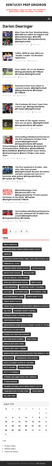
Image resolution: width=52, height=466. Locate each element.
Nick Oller (8, 358)
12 (19, 421)
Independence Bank (12, 320)
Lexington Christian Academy (17, 334)
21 (33, 426)
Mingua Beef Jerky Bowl (14, 344)
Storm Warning (10, 382)
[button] (48, 18)
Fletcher (7, 292)
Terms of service (11, 451)
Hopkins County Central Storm (17, 315)
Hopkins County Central (25, 311)
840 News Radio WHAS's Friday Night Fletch (22, 249)
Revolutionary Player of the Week (19, 363)
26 (19, 430)
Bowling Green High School (16, 282)
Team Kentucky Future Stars (16, 391)
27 (26, 430)
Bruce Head (36, 282)
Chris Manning (10, 287)
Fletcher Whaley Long (13, 296)
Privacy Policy (10, 446)
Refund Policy (10, 448)
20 (26, 426)
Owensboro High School (27, 358)
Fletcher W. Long (38, 292)
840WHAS (7, 254)
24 (6, 430)
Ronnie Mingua (25, 367)
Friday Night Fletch (12, 301)
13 (26, 421)
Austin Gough (38, 268)
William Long (9, 396)
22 (39, 426)
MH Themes (41, 463)
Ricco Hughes (9, 367)
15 (39, 421)
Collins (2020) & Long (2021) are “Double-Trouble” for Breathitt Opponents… (29, 55)
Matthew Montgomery (14, 339)
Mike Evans (31, 339)
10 (6, 421)
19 (19, 426)
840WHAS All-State (12, 263)
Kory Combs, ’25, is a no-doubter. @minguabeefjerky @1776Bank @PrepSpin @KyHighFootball (30, 71)
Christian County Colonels (32, 287)
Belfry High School (12, 273)
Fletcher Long (21, 292)
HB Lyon (7, 311)
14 (33, 421)
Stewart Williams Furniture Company (20, 377)
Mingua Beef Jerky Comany (15, 348)
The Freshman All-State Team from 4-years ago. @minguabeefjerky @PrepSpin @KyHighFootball (31, 106)
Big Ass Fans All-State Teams (16, 278)
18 (13, 426)
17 (6, 426)
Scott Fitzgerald (11, 372)
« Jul (4, 440)
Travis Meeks (37, 391)
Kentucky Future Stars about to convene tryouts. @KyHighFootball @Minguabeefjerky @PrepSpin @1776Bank (30, 89)
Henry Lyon (36, 44)
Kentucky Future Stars (14, 330)
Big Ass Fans (29, 273)
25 (13, 430)
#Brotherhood (10, 244)
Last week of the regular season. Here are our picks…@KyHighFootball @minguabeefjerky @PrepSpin (32, 122)
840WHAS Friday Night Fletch (16, 268)
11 (13, 421)
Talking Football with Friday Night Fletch (22, 386)
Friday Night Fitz (34, 296)
